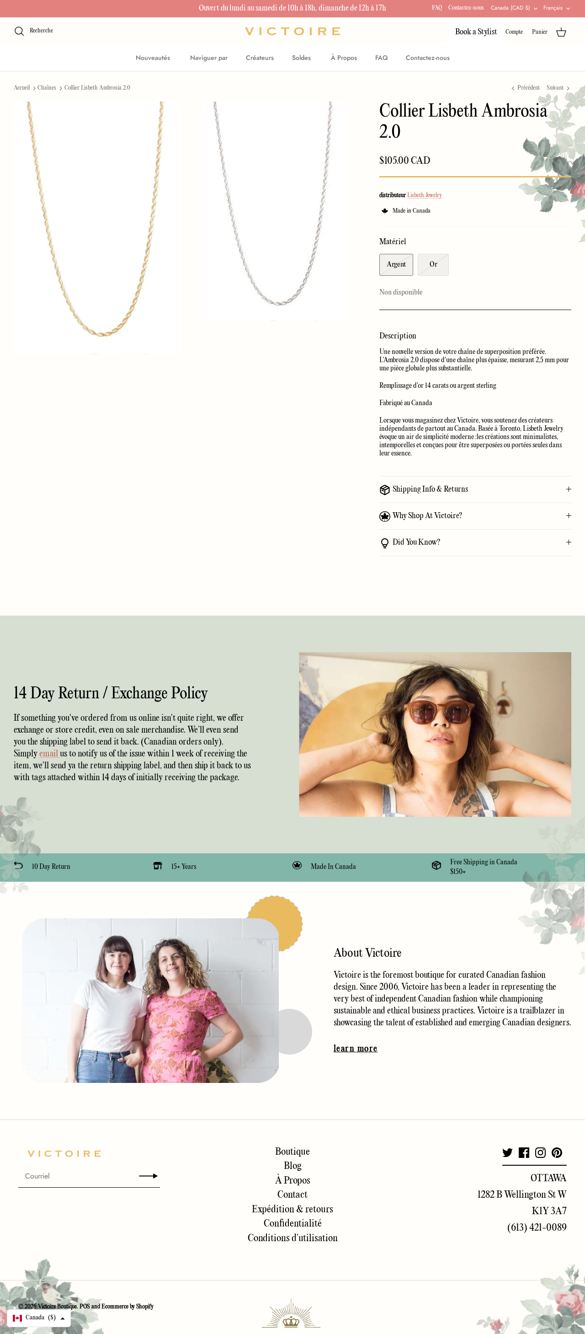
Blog (293, 1166)
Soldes (302, 57)
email (49, 754)
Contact (292, 1194)
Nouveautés (154, 57)
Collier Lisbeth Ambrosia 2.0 (97, 88)
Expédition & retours (292, 1209)
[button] (38, 1318)
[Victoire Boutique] (292, 31)
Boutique (292, 1151)
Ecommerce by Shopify (127, 1306)
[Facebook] (524, 1152)
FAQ (437, 8)
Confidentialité (293, 1223)
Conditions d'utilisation (293, 1238)
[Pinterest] (557, 1152)
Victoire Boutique (57, 1306)
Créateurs (260, 57)
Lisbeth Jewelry (424, 195)
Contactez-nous (466, 8)
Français (553, 8)
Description (397, 336)
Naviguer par (209, 57)
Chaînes (46, 88)
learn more (356, 1049)
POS (85, 1306)
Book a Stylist (476, 32)
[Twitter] (507, 1152)
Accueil (22, 88)
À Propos (344, 57)
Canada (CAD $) (510, 8)
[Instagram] (540, 1152)
